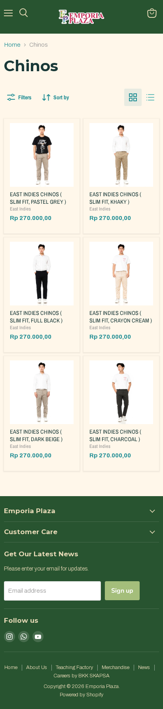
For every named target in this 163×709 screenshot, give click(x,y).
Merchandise (115, 667)
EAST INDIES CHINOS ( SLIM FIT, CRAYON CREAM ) (120, 316)
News (144, 667)
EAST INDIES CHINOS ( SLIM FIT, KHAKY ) (115, 197)
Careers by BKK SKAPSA (81, 676)
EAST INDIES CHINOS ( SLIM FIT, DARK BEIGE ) (36, 435)
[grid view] (133, 97)
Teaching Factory (74, 667)
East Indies (20, 208)
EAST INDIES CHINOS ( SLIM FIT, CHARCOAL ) (115, 435)
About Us (36, 667)
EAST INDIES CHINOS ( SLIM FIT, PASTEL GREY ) (38, 197)
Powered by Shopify (81, 695)
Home (12, 45)
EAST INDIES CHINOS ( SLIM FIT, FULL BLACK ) (36, 316)
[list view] (150, 97)
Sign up (122, 590)
